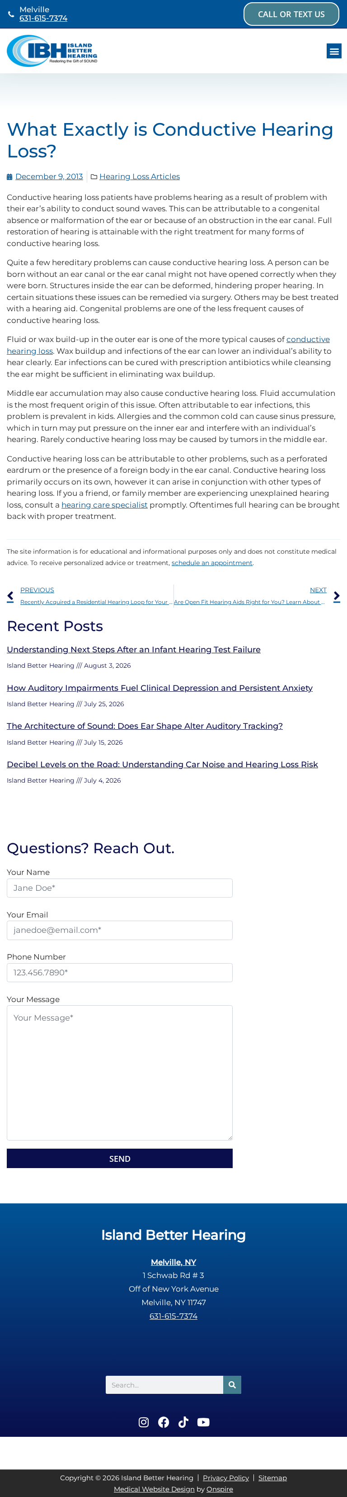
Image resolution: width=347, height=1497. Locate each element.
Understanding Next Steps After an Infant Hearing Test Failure (134, 650)
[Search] (232, 1385)
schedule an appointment (212, 563)
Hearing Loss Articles (139, 176)
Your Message (33, 999)
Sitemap (272, 1477)
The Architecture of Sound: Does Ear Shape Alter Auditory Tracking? (145, 726)
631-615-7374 (43, 18)
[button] (334, 50)
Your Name (28, 872)
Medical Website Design (154, 1489)
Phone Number (36, 956)
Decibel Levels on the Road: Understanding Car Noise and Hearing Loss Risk (162, 765)
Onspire (219, 1489)
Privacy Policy (226, 1477)
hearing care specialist (104, 504)
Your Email (27, 914)
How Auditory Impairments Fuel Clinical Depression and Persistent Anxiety (160, 688)
